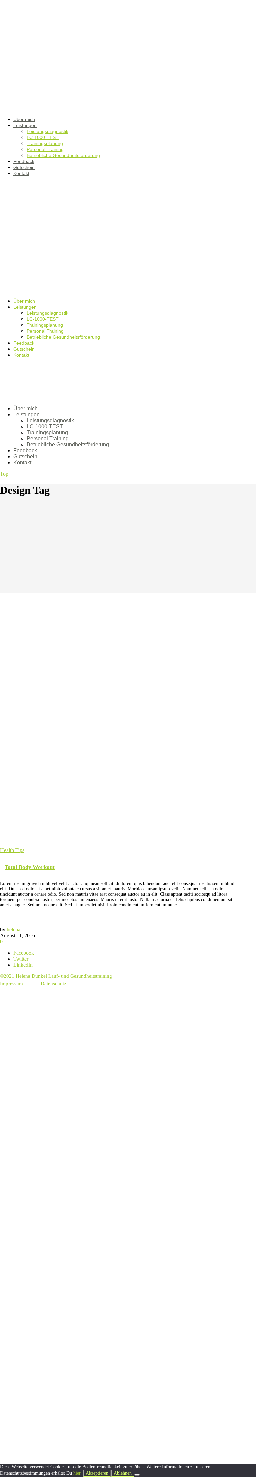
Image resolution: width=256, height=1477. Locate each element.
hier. (77, 1473)
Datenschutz (53, 983)
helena (13, 929)
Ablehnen (123, 1473)
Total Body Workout (30, 867)
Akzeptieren (97, 1473)
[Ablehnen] (137, 1475)
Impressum (11, 983)
